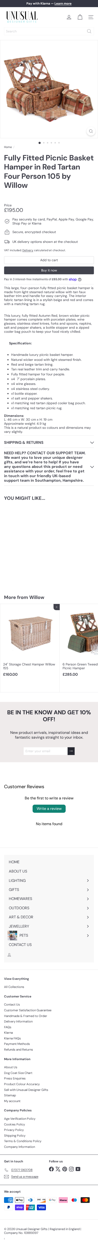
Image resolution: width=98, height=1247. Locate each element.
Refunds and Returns (18, 1050)
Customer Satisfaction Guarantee (27, 1010)
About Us (10, 1067)
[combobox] (49, 31)
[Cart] (79, 17)
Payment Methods (17, 1044)
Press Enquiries (15, 1078)
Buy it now (49, 270)
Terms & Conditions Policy (22, 1141)
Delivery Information (18, 1021)
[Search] (89, 31)
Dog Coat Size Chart (18, 1073)
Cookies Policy (14, 1124)
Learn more (63, 3)
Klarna (8, 1033)
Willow (36, 597)
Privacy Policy (14, 1130)
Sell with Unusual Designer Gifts (26, 1090)
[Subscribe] (71, 751)
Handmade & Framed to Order (25, 1016)
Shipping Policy (14, 1136)
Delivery (27, 250)
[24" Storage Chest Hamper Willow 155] (30, 642)
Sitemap (10, 1095)
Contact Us (12, 1004)
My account (12, 1101)
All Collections (14, 987)
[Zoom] (91, 131)
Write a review (49, 808)
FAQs (7, 1027)
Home (8, 147)
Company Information (19, 1147)
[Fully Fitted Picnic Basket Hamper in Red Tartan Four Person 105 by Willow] (30, 545)
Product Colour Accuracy (22, 1084)
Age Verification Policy (19, 1119)
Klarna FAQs (12, 1038)
